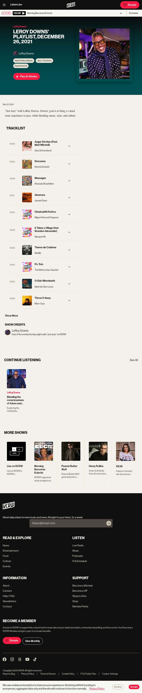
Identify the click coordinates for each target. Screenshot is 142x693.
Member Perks (80, 606)
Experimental (21, 66)
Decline (118, 687)
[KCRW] (9, 508)
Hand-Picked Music (24, 60)
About (6, 585)
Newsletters (9, 601)
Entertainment (11, 550)
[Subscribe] (108, 523)
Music (75, 550)
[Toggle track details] (69, 146)
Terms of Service (46, 674)
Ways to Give (79, 595)
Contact (7, 606)
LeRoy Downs (13, 392)
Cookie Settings (110, 674)
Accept (134, 687)
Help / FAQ (9, 595)
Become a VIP (79, 590)
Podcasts (77, 555)
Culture (7, 561)
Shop (75, 601)
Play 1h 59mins (28, 76)
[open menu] (5, 5)
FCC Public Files (86, 674)
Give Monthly (32, 641)
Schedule (133, 13)
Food (5, 555)
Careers (7, 590)
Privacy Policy (26, 674)
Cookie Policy (66, 674)
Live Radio (78, 545)
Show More (11, 315)
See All (134, 360)
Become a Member (82, 585)
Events (6, 566)
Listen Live (16, 4)
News (6, 545)
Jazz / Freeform (44, 60)
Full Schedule (79, 561)
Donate (132, 4)
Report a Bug (9, 674)
